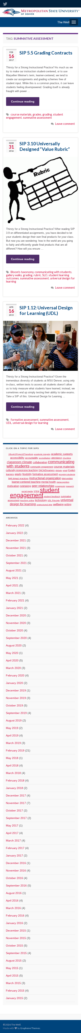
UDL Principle (54, 500)
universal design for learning (30, 422)
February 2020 (15, 675)
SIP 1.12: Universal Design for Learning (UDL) (46, 310)
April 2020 (12, 660)
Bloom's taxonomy (22, 272)
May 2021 (12, 577)
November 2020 (16, 622)
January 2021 (14, 607)
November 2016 (16, 870)
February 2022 (15, 525)
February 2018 (15, 780)
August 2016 (14, 893)
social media (27, 491)
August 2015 (14, 960)
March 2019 (13, 743)
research (70, 486)
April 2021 (12, 585)
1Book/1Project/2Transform (20, 454)
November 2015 (16, 938)
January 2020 (14, 683)
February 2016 (15, 915)
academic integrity (42, 454)
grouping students (67, 474)
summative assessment (37, 117)
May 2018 (12, 758)
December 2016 (16, 863)
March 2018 (13, 773)
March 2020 (13, 668)
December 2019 (16, 690)
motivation (13, 486)
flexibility (27, 474)
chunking (67, 458)
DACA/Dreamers (47, 470)
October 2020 (14, 630)
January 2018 (14, 788)
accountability (31, 458)
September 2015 (16, 953)
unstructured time (44, 504)
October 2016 (14, 878)
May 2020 (12, 653)
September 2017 (16, 818)
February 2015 (15, 990)
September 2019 (16, 713)
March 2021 (13, 592)
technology (41, 500)
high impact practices (18, 478)
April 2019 (12, 735)
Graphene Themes (30, 1028)
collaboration (40, 462)
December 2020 (16, 615)
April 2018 (12, 765)
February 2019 (15, 750)
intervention (67, 478)
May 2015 (12, 968)
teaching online (27, 500)
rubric (37, 275)
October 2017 (14, 810)
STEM (36, 491)
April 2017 (12, 833)
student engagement (35, 492)
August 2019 (14, 720)
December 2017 (16, 795)
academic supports (62, 454)
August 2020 (14, 645)
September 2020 (16, 638)
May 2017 (12, 825)
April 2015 (12, 975)
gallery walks (14, 275)
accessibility (17, 457)
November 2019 (16, 698)
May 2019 (12, 728)
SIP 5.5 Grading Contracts (45, 52)
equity (18, 474)
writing (67, 504)
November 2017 (16, 803)
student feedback (52, 496)
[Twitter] (5, 3)
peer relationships (43, 485)
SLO (44, 275)
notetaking (25, 486)
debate (58, 470)
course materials (21, 114)
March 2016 (13, 908)
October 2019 (14, 705)
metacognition (63, 482)
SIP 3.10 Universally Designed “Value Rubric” (44, 146)
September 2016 (16, 885)
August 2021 (14, 570)
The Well (63, 22)
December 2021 (16, 540)
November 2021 (16, 547)
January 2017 (14, 855)
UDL (9, 422)
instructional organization (45, 478)
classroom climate (19, 462)
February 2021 (15, 600)
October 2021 (14, 555)
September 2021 (16, 562)
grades (37, 114)
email (65, 470)
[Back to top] (72, 1024)
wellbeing (58, 504)
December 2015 (16, 930)
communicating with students (53, 272)
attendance (56, 458)
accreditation (45, 458)
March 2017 (13, 840)
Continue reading (22, 101)
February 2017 (15, 848)
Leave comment (65, 123)
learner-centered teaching (26, 482)
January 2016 (14, 923)
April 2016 (12, 900)
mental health (48, 482)
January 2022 (14, 532)
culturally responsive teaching (22, 470)
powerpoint (60, 486)
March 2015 (13, 983)
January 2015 (14, 998)
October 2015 (14, 945)
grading (47, 114)
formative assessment (25, 419)
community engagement (41, 467)
